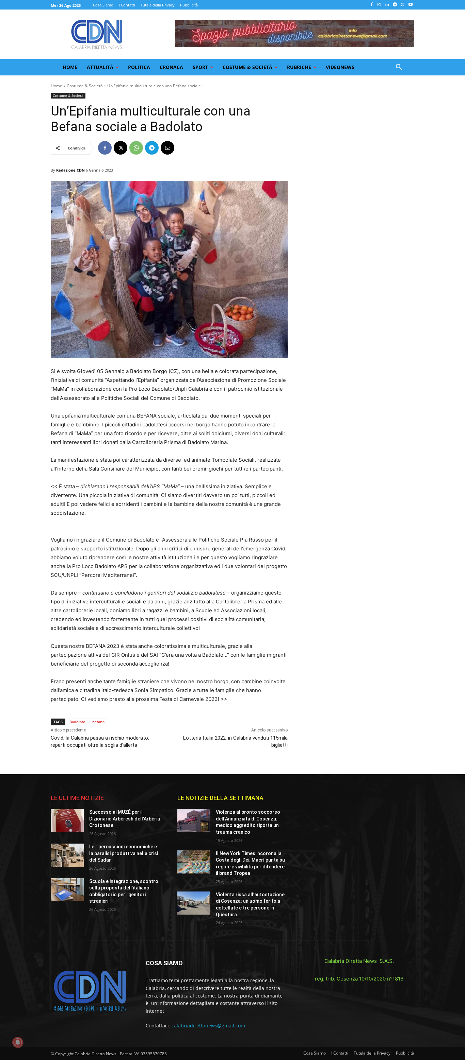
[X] (402, 5)
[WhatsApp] (136, 148)
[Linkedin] (387, 5)
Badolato (77, 721)
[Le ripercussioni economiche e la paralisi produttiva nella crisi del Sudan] (67, 855)
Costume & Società (85, 86)
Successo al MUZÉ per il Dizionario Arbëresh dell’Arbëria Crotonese (124, 818)
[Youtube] (410, 5)
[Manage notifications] (17, 1042)
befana (98, 721)
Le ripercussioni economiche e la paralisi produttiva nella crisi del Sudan (123, 853)
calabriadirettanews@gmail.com (208, 1025)
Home (56, 86)
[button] (399, 67)
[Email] (167, 148)
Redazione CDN (70, 170)
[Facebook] (371, 5)
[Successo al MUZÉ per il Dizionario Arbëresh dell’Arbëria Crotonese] (67, 820)
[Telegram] (395, 5)
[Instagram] (379, 5)
